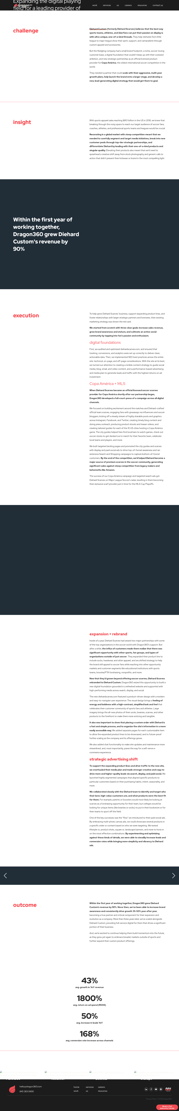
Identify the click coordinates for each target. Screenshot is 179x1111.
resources (142, 5)
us (118, 5)
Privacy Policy (151, 1099)
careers (128, 5)
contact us (158, 5)
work (76, 1091)
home (76, 1087)
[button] (5, 875)
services (107, 5)
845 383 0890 (27, 1091)
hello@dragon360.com (31, 1086)
